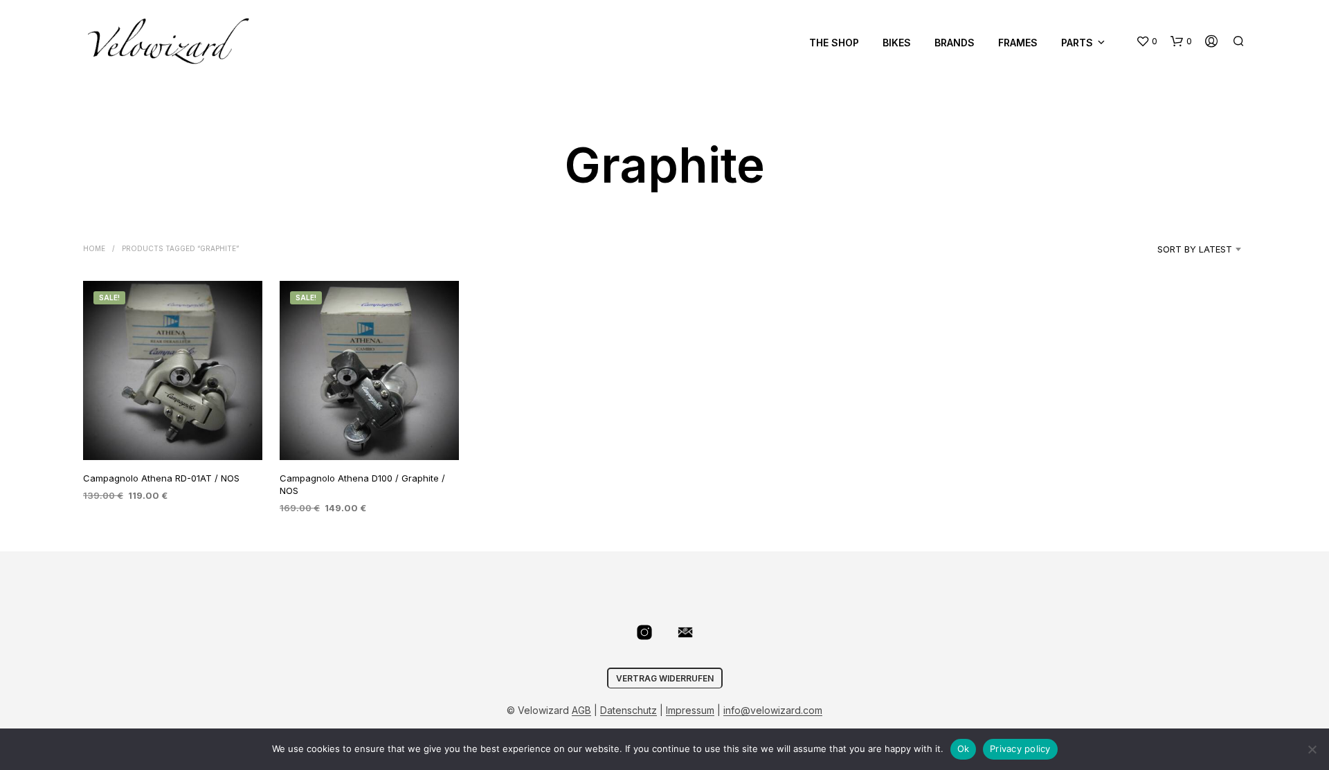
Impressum (690, 710)
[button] (1146, 41)
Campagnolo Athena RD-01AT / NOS (161, 478)
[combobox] (1177, 249)
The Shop (834, 42)
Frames (1018, 42)
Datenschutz (628, 710)
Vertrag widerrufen (665, 678)
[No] (1312, 749)
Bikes (897, 42)
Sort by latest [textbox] (1194, 249)
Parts (1077, 42)
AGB (581, 710)
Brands (954, 42)
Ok (963, 748)
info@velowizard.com (772, 710)
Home (94, 248)
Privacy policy (1020, 748)
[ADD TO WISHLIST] (173, 434)
